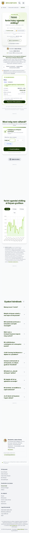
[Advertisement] (14, 116)
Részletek (13, 73)
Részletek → (11, 449)
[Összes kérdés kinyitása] (23, 301)
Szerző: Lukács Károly (6, 499)
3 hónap (14, 209)
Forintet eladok (20, 30)
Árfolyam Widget (4, 487)
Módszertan (3, 497)
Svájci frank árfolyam (5, 475)
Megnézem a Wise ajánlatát (14, 101)
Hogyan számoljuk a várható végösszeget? (15, 106)
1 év (14, 212)
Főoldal (4, 7)
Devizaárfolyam (4, 479)
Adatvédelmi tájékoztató (6, 509)
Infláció (2, 489)
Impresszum (3, 503)
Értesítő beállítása (14, 149)
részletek (22, 109)
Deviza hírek (4, 485)
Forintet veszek (9, 30)
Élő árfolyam (3, 477)
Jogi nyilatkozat (4, 513)
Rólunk (2, 496)
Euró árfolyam (4, 472)
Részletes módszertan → (13, 261)
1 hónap (7, 209)
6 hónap (22, 209)
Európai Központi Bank (16, 257)
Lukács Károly (17, 48)
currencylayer (8, 248)
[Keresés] (19, 3)
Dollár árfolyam (4, 473)
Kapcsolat (3, 501)
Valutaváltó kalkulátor (13, 7)
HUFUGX (23, 7)
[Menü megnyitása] (23, 3)
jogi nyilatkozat (13, 525)
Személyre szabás (14, 43)
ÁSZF (2, 515)
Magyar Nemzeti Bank (16, 249)
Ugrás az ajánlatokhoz (14, 40)
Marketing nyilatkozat (6, 511)
